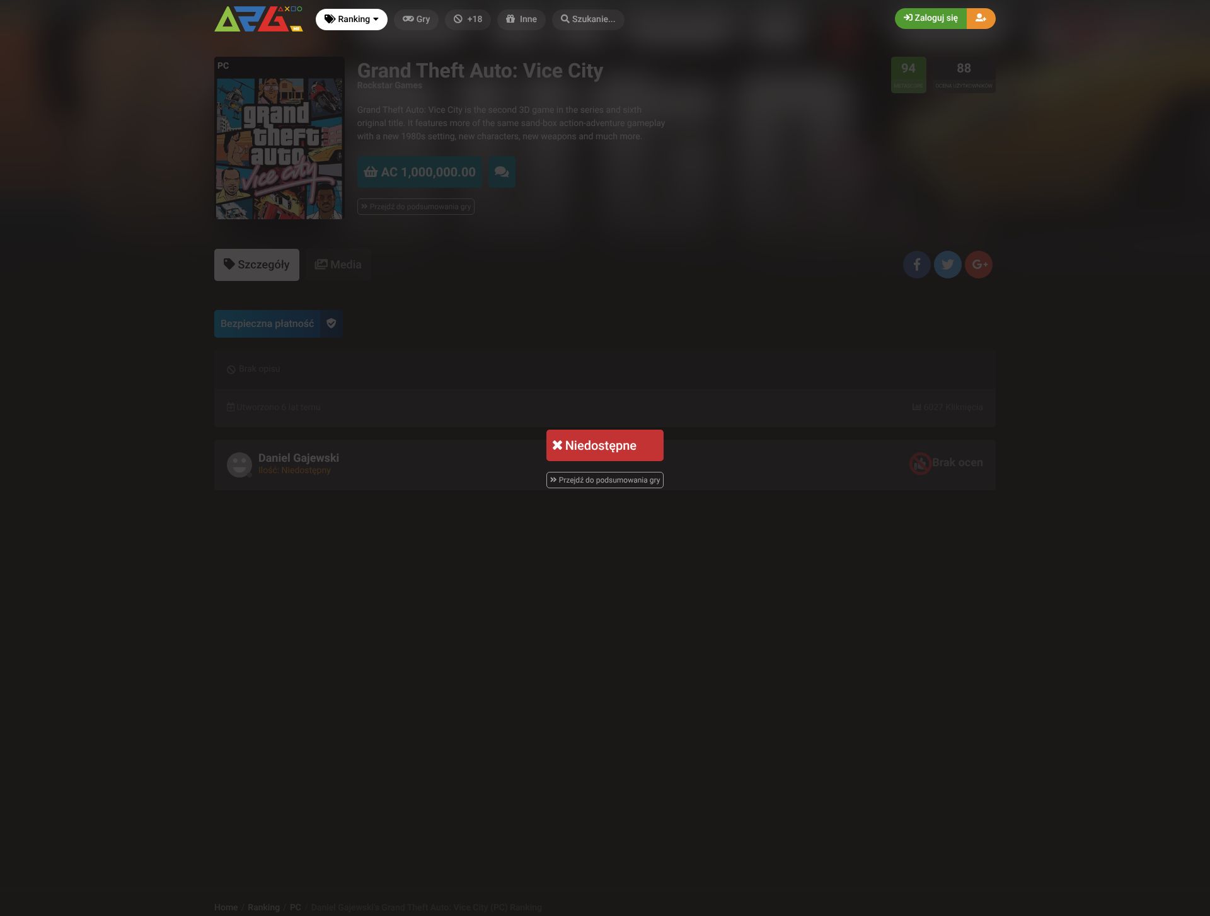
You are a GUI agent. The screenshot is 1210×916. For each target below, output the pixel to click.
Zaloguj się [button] (935, 18)
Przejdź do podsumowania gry (608, 480)
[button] (588, 19)
